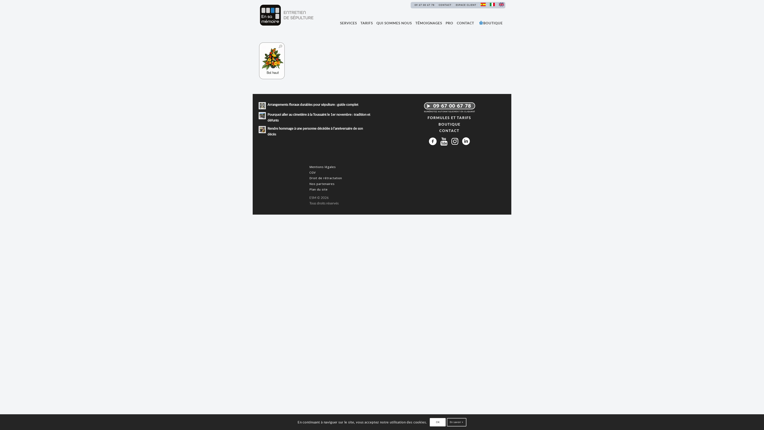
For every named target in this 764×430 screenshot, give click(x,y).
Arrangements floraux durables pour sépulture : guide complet (313, 104)
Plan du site (318, 189)
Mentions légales (322, 167)
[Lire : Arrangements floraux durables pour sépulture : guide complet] (262, 105)
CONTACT (449, 130)
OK (437, 422)
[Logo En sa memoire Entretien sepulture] (286, 15)
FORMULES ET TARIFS (449, 117)
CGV (312, 172)
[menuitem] (425, 5)
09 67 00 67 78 (425, 4)
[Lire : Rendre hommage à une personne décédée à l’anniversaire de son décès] (262, 129)
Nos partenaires (322, 184)
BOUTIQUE (449, 124)
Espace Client (466, 4)
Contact (445, 4)
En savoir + (456, 422)
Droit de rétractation (325, 178)
